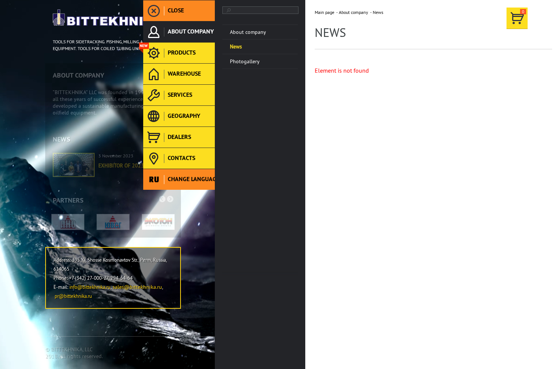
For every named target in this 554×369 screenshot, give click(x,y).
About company (353, 12)
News (378, 12)
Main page (324, 12)
